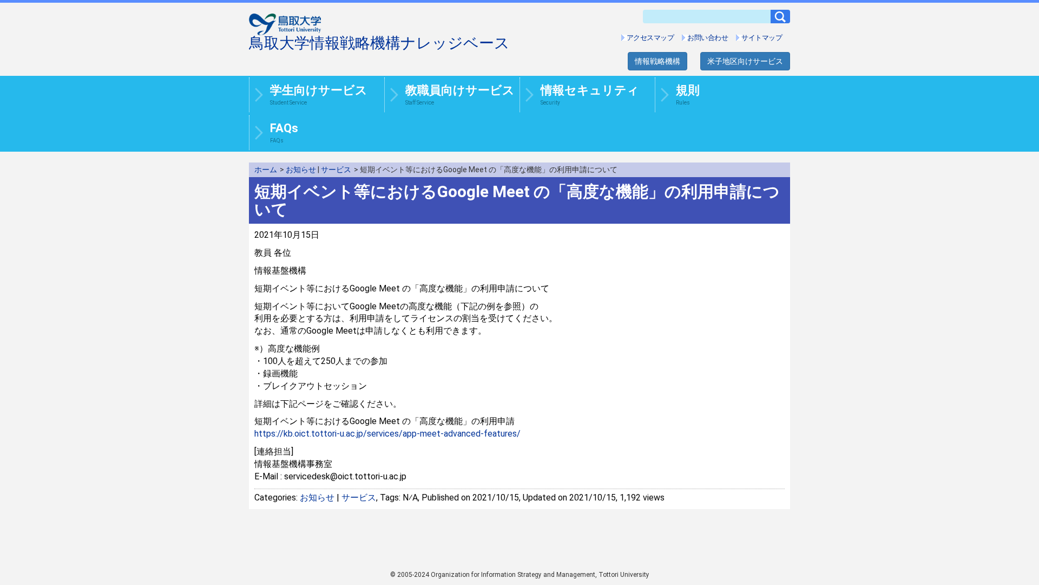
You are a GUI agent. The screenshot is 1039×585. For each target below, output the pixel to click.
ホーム (265, 169)
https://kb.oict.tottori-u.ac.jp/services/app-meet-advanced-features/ (387, 433)
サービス (336, 169)
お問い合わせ (707, 38)
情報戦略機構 (657, 61)
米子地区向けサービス (745, 61)
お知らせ (301, 169)
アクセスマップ (650, 38)
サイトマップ (761, 38)
